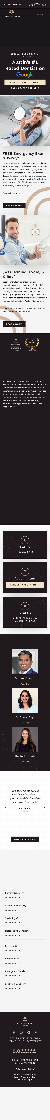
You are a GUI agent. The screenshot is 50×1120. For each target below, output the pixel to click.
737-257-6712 (25, 1069)
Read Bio (25, 684)
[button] (5, 808)
